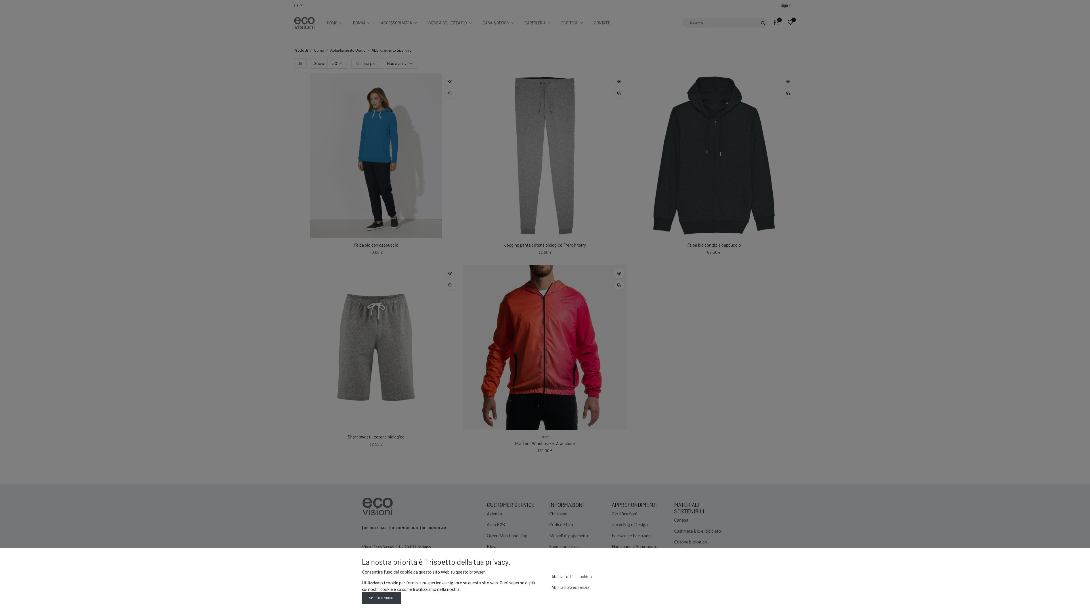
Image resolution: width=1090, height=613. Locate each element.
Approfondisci (381, 598)
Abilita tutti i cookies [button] (572, 576)
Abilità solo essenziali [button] (572, 587)
